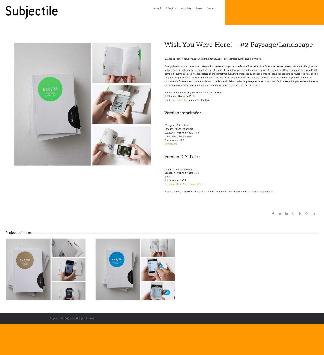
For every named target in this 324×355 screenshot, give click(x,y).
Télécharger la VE (193, 184)
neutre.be (182, 100)
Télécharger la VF (173, 184)
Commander (170, 144)
